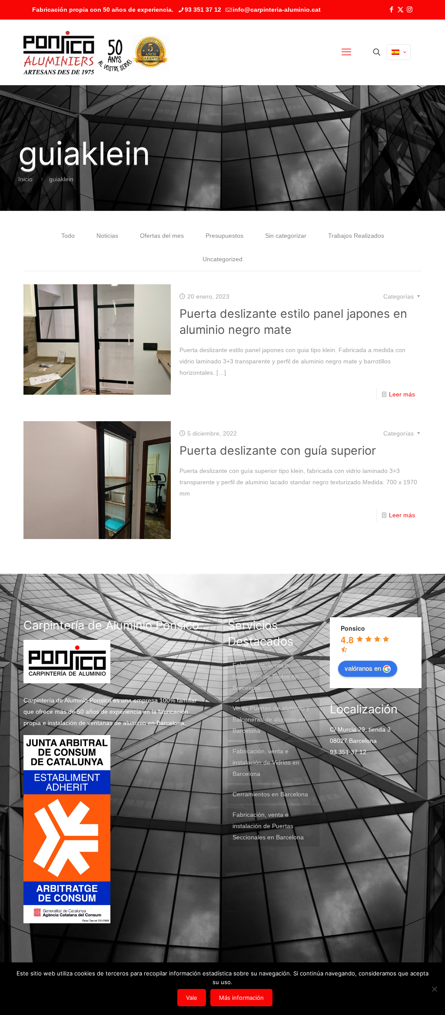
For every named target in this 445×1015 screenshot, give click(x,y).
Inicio (25, 179)
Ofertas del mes (162, 235)
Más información (241, 997)
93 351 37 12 (203, 9)
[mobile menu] (346, 52)
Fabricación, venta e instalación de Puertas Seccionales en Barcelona (268, 826)
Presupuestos (224, 235)
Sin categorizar (285, 235)
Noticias (107, 235)
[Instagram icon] (409, 9)
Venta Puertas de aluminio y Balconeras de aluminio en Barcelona (270, 719)
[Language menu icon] (399, 52)
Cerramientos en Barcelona (270, 794)
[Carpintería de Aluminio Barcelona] (77, 52)
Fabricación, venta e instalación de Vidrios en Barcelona (265, 762)
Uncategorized (222, 259)
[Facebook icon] (391, 9)
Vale (191, 997)
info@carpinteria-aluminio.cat (276, 9)
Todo (68, 235)
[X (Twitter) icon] (400, 9)
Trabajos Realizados (356, 235)
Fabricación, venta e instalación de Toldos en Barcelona (265, 676)
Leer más (402, 394)
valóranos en (363, 667)
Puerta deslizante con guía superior (277, 450)
